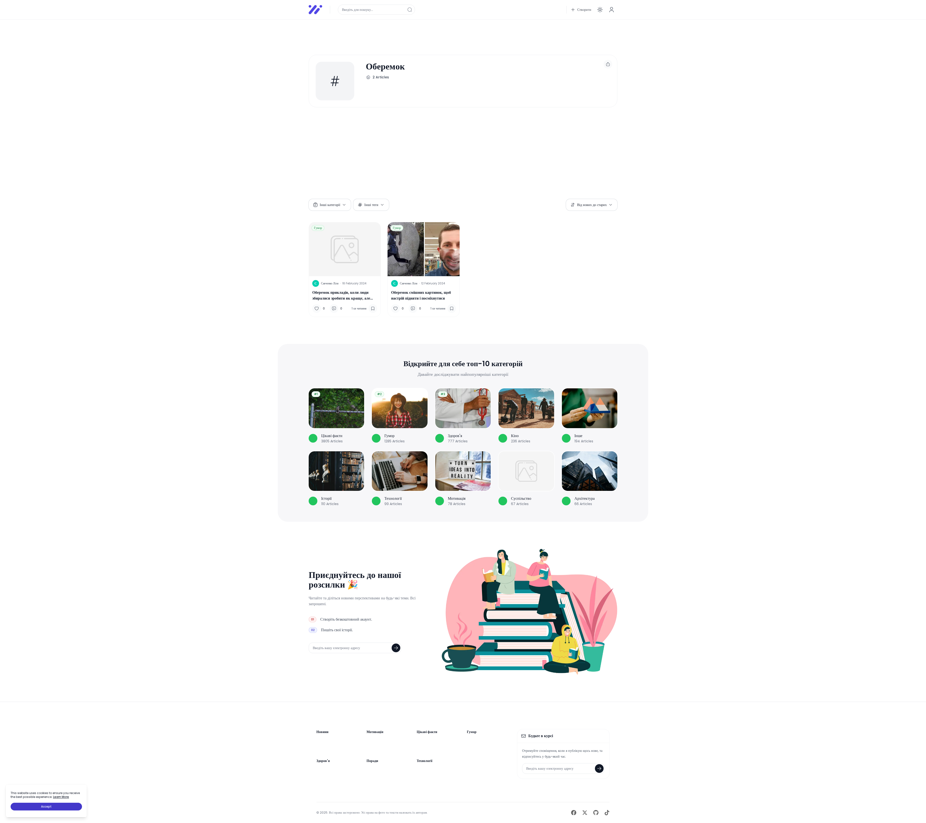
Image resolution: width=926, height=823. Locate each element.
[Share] (608, 64)
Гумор (318, 228)
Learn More (61, 797)
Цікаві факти (427, 731)
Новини (322, 731)
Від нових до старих (592, 204)
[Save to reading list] (372, 308)
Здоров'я (323, 760)
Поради (372, 760)
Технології (424, 760)
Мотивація (375, 731)
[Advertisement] (453, 34)
